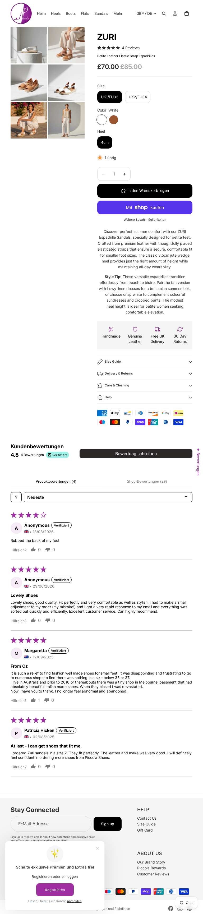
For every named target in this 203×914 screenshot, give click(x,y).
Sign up (107, 823)
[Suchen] (164, 13)
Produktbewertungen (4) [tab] (56, 481)
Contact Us (146, 818)
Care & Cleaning (117, 385)
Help (108, 397)
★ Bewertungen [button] (198, 462)
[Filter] (16, 497)
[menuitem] (118, 13)
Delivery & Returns (119, 373)
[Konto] (175, 13)
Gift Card (145, 830)
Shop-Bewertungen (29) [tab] (147, 481)
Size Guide (113, 361)
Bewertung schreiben (136, 453)
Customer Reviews (153, 873)
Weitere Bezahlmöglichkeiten (145, 219)
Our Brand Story (151, 862)
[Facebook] (171, 908)
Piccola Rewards (151, 868)
